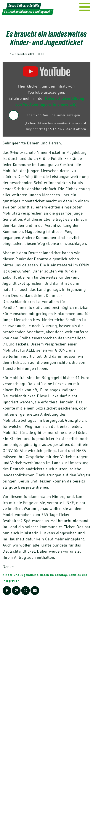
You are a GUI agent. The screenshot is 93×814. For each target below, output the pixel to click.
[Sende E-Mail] (34, 590)
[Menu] (85, 7)
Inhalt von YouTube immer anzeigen (53, 115)
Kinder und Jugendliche (20, 575)
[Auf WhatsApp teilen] (25, 590)
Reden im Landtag (53, 575)
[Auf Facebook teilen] (7, 590)
